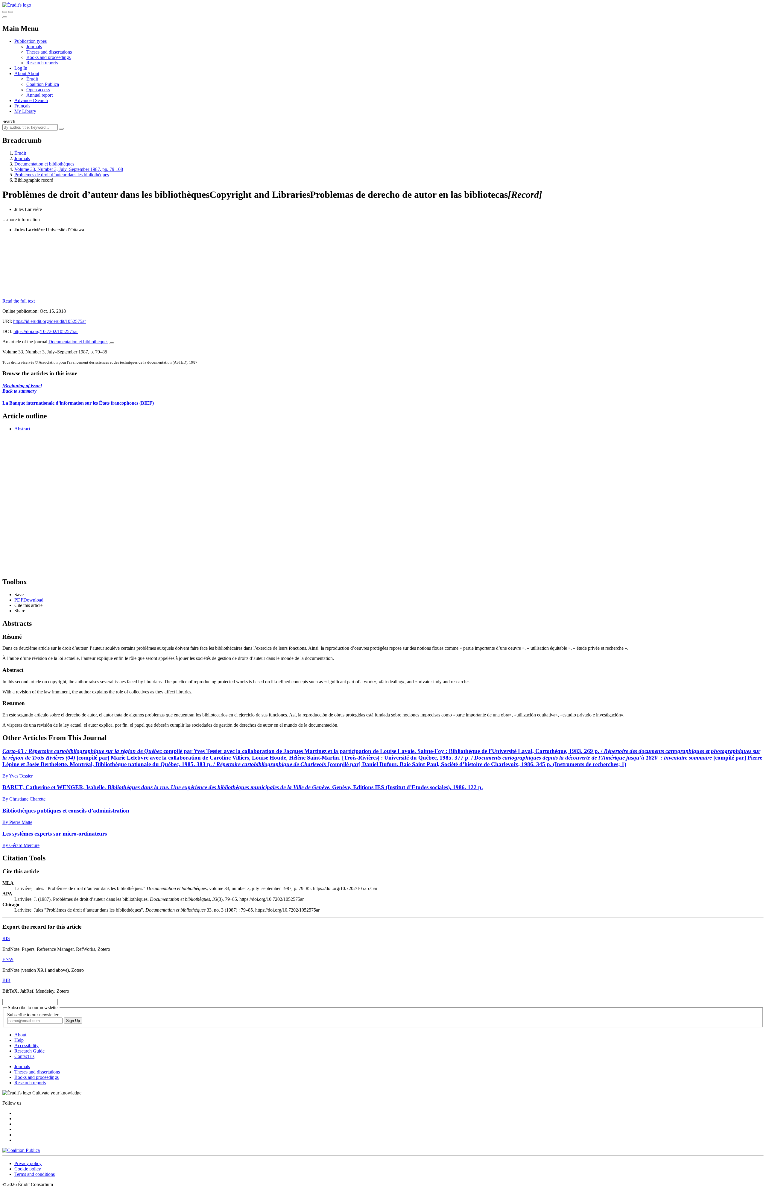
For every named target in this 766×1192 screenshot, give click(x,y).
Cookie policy (27, 1168)
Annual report (39, 95)
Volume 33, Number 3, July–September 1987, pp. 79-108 (68, 169)
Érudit (32, 78)
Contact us (24, 1056)
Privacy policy (28, 1163)
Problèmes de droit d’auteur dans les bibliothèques (61, 174)
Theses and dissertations (49, 51)
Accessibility (26, 1045)
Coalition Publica (42, 84)
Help (19, 1040)
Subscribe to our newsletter (32, 1014)
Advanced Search (31, 100)
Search (8, 121)
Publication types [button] (30, 41)
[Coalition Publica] (21, 1150)
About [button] (20, 73)
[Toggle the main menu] (4, 17)
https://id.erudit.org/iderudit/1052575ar (49, 321)
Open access (38, 89)
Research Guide (29, 1050)
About (33, 73)
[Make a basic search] (4, 12)
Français (22, 105)
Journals (34, 46)
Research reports (42, 62)
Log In (20, 68)
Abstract (22, 428)
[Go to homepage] (16, 4)
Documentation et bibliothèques (44, 163)
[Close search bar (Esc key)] (10, 12)
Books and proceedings (48, 57)
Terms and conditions (34, 1174)
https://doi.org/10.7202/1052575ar (45, 331)
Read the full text (18, 300)
